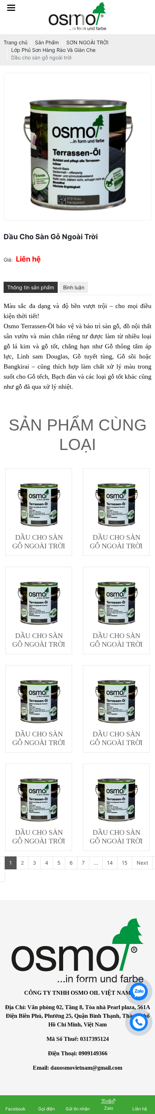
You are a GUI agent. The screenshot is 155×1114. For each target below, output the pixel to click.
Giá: (8, 260)
